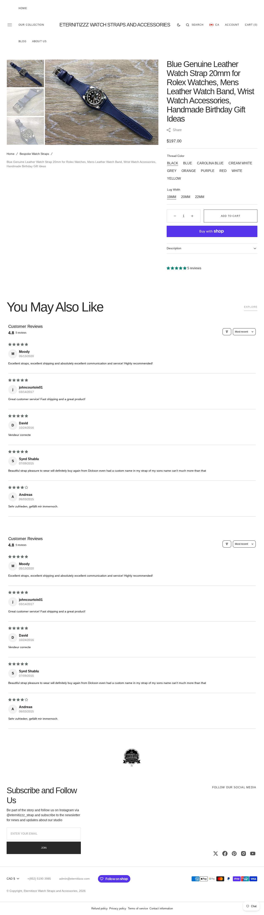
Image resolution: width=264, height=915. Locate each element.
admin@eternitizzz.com (74, 878)
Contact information (161, 908)
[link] (132, 758)
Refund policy (99, 908)
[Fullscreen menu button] (10, 24)
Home (10, 153)
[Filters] (227, 331)
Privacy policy (117, 908)
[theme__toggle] (178, 24)
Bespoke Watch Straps (34, 153)
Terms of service (138, 908)
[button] (195, 24)
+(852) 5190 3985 (39, 878)
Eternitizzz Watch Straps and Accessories (50, 890)
